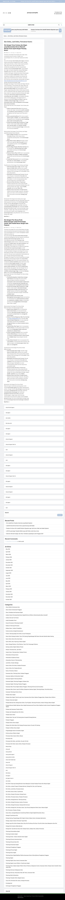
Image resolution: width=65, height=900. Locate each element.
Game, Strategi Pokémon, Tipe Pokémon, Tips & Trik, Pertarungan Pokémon (22, 644)
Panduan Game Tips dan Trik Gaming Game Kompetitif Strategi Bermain (21, 717)
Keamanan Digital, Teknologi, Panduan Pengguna (16, 684)
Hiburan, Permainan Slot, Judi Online (13, 649)
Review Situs (8, 746)
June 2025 (8, 578)
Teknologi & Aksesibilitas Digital (13, 831)
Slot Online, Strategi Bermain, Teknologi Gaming (16, 799)
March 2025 (8, 586)
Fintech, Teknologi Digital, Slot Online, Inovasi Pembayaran (18, 633)
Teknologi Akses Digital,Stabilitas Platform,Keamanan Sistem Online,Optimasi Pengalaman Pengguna (27, 855)
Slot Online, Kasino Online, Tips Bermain (14, 791)
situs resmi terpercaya (10, 759)
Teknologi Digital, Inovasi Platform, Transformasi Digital (18, 863)
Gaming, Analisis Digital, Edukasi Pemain (14, 646)
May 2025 (8, 581)
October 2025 (9, 567)
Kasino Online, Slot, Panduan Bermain (14, 668)
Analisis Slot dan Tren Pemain (12, 617)
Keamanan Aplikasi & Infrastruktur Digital (14, 676)
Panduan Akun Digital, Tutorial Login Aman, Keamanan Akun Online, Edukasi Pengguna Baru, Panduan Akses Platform (30, 697)
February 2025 (9, 589)
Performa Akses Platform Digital (13, 733)
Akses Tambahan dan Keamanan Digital (14, 612)
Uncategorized (9, 883)
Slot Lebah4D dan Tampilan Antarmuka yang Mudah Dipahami (19, 523)
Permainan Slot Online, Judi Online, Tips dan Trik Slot (17, 741)
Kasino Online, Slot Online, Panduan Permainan (16, 665)
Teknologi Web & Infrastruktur (12, 875)
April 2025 (8, 583)
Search (7, 512)
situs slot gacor (9, 439)
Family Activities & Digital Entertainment (14, 631)
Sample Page (31, 24)
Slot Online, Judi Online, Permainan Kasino (15, 789)
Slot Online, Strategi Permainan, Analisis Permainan (17, 802)
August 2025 (8, 573)
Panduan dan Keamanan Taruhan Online (14, 709)
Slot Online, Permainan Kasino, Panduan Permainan (16, 796)
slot (7, 449)
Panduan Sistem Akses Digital (12, 722)
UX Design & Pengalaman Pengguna (13, 885)
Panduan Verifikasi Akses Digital (13, 728)
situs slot (8, 762)
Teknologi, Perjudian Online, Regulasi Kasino (15, 877)
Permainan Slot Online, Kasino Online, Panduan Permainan (18, 743)
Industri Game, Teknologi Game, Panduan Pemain (16, 652)
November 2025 (9, 565)
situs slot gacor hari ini (11, 444)
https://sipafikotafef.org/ (14, 318)
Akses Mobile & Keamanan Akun (13, 607)
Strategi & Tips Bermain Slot (12, 815)
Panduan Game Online (10, 714)
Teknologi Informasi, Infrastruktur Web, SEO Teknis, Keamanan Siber (20, 872)
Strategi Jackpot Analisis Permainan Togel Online (16, 820)
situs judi (8, 749)
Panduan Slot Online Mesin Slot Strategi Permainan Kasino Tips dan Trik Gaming (23, 725)
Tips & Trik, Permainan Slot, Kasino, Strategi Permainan (17, 880)
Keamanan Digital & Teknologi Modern (14, 678)
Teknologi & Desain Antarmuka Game (14, 839)
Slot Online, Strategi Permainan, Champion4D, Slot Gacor (18, 804)
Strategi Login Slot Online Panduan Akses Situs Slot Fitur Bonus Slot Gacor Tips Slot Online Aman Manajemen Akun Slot (31, 823)
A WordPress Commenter (11, 541)
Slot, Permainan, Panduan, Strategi (13, 810)
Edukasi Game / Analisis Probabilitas (14, 628)
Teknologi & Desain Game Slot (12, 842)
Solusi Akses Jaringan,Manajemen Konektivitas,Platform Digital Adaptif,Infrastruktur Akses (25, 812)
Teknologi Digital (9, 858)
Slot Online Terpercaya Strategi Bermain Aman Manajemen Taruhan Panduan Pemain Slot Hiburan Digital (28, 783)
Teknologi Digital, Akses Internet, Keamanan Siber (16, 860)
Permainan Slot (9, 738)
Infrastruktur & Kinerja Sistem (12, 654)
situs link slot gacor (10, 407)
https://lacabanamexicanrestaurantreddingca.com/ (15, 80)
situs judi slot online (10, 757)
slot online (8, 418)
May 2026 (8, 549)
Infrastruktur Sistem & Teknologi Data (14, 660)
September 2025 (9, 570)
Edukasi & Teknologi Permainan (12, 625)
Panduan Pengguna (10, 720)
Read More (6, 216)
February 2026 (9, 557)
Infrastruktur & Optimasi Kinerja (12, 657)
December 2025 (9, 562)
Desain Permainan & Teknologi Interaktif (14, 623)
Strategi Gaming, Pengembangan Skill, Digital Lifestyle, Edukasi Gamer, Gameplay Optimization (26, 818)
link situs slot (9, 423)
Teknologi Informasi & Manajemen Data (14, 870)
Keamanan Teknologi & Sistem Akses (14, 692)
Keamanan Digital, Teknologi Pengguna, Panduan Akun (17, 681)
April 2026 (8, 551)
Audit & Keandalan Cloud (11, 620)
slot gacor (8, 412)
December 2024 (9, 594)
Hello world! (21, 541)
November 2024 (9, 596)
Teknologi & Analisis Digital (12, 834)
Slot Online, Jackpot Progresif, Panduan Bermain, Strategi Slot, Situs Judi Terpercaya (24, 786)
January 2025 (8, 591)
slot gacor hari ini (9, 778)
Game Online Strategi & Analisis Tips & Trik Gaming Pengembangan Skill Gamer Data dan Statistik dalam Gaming (30, 636)
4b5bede (7, 52)
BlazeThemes (20, 897)
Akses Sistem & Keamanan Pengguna (14, 609)
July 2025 (8, 575)
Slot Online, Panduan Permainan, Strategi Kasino (16, 794)
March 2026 (8, 554)
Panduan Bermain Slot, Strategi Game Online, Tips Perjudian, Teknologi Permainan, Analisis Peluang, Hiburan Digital (30, 702)
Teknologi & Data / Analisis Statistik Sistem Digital (16, 836)
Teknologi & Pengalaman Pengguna (13, 847)
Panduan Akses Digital (10, 694)
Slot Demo (8, 773)
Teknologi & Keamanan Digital (12, 844)
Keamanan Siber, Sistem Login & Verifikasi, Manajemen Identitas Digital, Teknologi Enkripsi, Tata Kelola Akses (29, 689)
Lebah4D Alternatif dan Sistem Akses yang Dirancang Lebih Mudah (20, 525)
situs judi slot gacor (10, 754)
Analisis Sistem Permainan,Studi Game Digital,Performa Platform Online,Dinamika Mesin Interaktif (26, 615)
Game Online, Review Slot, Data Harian (14, 639)
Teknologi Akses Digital (11, 852)
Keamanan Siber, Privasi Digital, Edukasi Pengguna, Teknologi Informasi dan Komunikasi (24, 686)
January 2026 (8, 559)
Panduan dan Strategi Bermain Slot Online (14, 712)
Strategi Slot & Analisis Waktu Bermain (14, 826)
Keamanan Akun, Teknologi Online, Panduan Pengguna (17, 673)
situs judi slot (9, 751)
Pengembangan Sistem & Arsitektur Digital (15, 730)
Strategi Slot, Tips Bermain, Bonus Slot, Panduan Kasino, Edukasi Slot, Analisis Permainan (25, 828)
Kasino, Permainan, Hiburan (12, 670)
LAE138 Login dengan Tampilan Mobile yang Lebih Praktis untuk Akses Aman (39, 1)
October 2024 (9, 599)
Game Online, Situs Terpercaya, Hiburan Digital (16, 641)
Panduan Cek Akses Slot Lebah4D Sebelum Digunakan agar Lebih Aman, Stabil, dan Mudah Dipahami (42, 29)
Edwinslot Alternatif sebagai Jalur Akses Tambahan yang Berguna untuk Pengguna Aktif (24, 533)
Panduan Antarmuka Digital (11, 700)
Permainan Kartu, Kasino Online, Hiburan (14, 736)
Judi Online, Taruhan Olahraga (12, 662)
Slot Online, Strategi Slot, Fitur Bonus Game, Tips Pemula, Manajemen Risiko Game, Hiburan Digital (27, 807)
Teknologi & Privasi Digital (11, 850)
